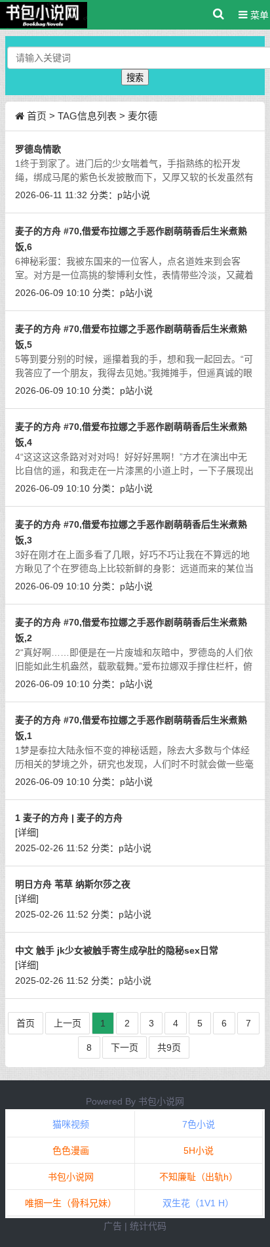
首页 (37, 115)
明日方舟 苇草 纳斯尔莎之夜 (72, 884)
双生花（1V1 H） (198, 1203)
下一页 (124, 1047)
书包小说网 (161, 1101)
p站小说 (133, 195)
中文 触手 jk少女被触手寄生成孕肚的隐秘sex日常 (116, 950)
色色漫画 (70, 1150)
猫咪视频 (70, 1124)
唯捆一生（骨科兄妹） (71, 1203)
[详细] (27, 832)
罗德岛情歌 (38, 149)
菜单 (258, 15)
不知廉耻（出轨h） (198, 1177)
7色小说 (198, 1124)
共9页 (169, 1047)
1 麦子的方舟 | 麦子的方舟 (69, 818)
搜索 (135, 78)
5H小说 (198, 1150)
